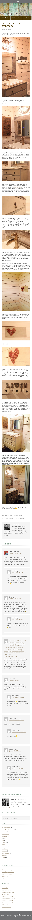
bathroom (11, 517)
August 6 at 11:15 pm (17, 619)
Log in (16, 916)
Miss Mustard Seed (7, 905)
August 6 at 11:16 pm (17, 572)
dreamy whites (6, 894)
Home (13, 1)
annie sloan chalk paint (7, 829)
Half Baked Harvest (7, 900)
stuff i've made (18, 515)
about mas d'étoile (6, 827)
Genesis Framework (22, 915)
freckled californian (7, 896)
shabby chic (21, 518)
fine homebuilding (7, 869)
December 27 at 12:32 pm (16, 720)
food (3, 840)
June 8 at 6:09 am (14, 680)
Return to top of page (16, 914)
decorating (11, 515)
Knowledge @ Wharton (8, 872)
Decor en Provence (7, 890)
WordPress (29, 915)
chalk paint (17, 517)
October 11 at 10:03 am (18, 697)
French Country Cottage (8, 898)
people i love (5, 849)
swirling (4, 855)
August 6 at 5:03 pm (15, 598)
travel (3, 857)
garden (3, 842)
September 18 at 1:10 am (11, 656)
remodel (16, 518)
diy (2, 838)
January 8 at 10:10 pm (18, 768)
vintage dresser (18, 187)
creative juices (16, 17)
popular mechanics (7, 874)
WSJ (3, 878)
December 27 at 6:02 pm (19, 732)
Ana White (5, 888)
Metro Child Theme (12, 915)
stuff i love (26, 17)
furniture (10, 518)
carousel (4, 832)
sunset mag (5, 876)
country (22, 517)
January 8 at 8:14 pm (15, 751)
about (18, 1)
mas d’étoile (5, 17)
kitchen (3, 844)
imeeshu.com (16, 8)
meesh (9, 29)
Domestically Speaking (8, 892)
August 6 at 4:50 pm (15, 553)
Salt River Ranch (6, 907)
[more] (8, 807)
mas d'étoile (5, 846)
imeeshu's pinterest (7, 902)
